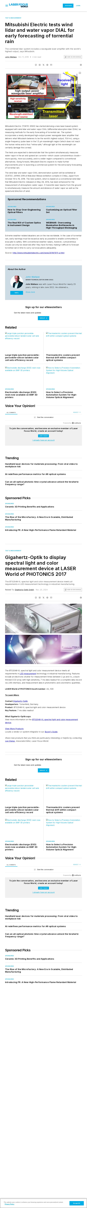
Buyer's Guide (51, 732)
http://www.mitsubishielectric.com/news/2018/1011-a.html (38, 253)
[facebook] (36, 65)
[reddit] (47, 65)
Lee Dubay (10, 741)
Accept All (76, 1203)
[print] (81, 65)
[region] (43, 417)
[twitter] (43, 65)
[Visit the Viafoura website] (76, 423)
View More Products (14, 729)
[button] (6, 5)
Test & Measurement (13, 18)
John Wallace (11, 57)
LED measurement (28, 674)
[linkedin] (40, 65)
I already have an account (43, 440)
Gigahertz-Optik (20, 701)
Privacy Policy (9, 1204)
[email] (51, 65)
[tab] (11, 412)
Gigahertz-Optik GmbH (24, 590)
